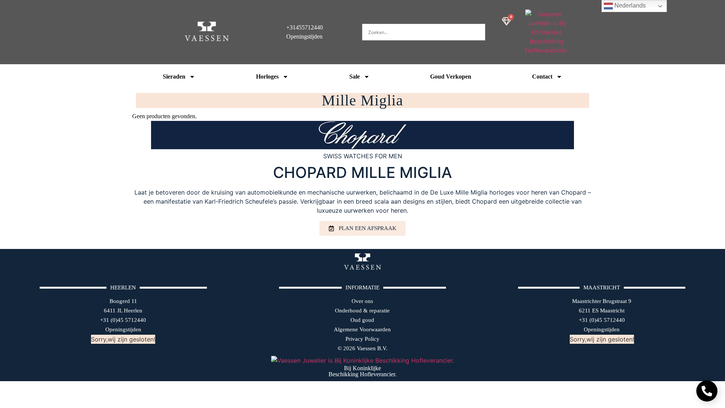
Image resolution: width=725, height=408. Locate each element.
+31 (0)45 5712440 (123, 320)
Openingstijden (123, 329)
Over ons (362, 301)
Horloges (267, 76)
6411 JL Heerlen (123, 311)
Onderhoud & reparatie (362, 311)
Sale (354, 76)
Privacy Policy (362, 339)
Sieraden (174, 76)
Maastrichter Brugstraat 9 (601, 301)
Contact (542, 76)
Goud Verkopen (450, 76)
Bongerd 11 (123, 301)
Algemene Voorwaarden (362, 329)
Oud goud (362, 320)
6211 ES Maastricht (602, 311)
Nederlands (629, 5)
